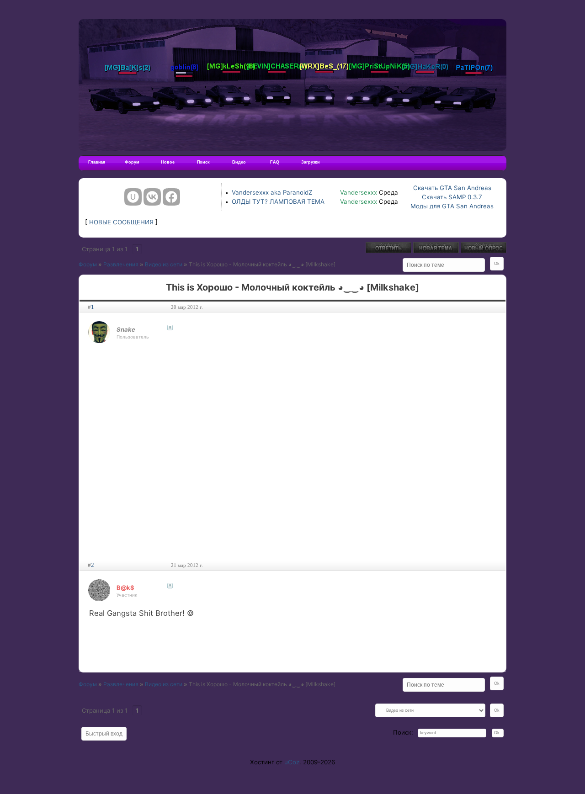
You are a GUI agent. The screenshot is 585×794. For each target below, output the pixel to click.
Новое (168, 162)
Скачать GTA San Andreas (452, 187)
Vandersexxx (358, 192)
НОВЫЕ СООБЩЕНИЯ (121, 222)
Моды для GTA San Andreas (452, 206)
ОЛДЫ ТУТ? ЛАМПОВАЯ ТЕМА (278, 201)
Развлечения (120, 264)
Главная (96, 162)
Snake (126, 329)
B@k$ (125, 587)
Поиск (203, 162)
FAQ (274, 162)
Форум (132, 162)
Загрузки (310, 162)
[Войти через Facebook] (171, 197)
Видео (239, 162)
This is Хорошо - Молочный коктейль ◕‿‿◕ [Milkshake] (262, 264)
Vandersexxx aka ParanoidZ (272, 192)
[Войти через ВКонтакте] (152, 197)
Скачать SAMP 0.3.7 (452, 197)
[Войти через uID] (133, 197)
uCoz (291, 762)
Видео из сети (163, 264)
